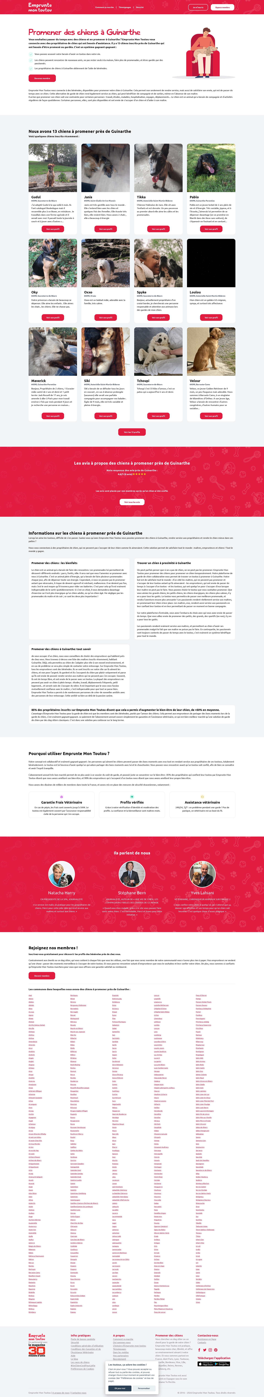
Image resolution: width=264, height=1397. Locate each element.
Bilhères (73, 1051)
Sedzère (199, 1180)
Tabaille (198, 1223)
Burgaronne (74, 1121)
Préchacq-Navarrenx (203, 1025)
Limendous (158, 1018)
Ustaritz (199, 1266)
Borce (72, 1074)
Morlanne (157, 1183)
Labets (114, 1203)
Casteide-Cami (75, 1170)
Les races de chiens (80, 1362)
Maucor (157, 1091)
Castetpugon (75, 1200)
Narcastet (157, 1206)
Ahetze (31, 1022)
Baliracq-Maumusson (36, 1256)
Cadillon (73, 1147)
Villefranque (200, 1295)
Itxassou (115, 1163)
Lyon (176, 1358)
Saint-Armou (200, 1061)
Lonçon (157, 1028)
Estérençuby (117, 998)
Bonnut (73, 1071)
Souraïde (199, 1213)
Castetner (74, 1196)
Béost (72, 998)
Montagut (157, 1167)
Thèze (198, 1236)
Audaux (31, 1213)
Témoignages (125, 7)
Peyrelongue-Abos (161, 1305)
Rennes (178, 1365)
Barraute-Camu (34, 1272)
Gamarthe (116, 1031)
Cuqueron (74, 1256)
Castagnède (74, 1167)
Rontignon (200, 1051)
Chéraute (73, 1226)
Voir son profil (52, 229)
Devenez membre (42, 78)
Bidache (73, 1038)
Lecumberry (116, 1292)
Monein (157, 1160)
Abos (30, 1008)
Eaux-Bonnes (75, 1279)
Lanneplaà (116, 1256)
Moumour (157, 1193)
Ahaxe (31, 1018)
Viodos (198, 1299)
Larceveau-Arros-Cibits (120, 1259)
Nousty (156, 1223)
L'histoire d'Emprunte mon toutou (129, 1345)
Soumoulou (200, 1210)
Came (72, 1154)
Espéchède (74, 1299)
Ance (30, 1048)
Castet (72, 1183)
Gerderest (116, 1061)
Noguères (157, 1220)
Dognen (73, 1269)
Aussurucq (32, 1226)
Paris (170, 1358)
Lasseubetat (116, 1286)
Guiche (114, 1094)
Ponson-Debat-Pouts (203, 1002)
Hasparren (116, 1111)
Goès (114, 1081)
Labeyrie (115, 1206)
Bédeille (32, 1292)
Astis (30, 1196)
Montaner (157, 1170)
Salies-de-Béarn (201, 1127)
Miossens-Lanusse (160, 1134)
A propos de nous (60, 1392)
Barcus (31, 1262)
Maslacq (157, 1081)
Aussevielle (33, 1223)
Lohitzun (157, 1022)
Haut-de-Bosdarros (119, 1114)
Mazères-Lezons (160, 1101)
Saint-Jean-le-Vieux (203, 1097)
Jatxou (114, 1173)
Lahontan (115, 1233)
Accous (31, 1012)
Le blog (74, 1358)
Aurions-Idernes (35, 1220)
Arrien (31, 1147)
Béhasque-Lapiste (35, 1302)
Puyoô (198, 1031)
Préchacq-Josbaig (202, 1022)
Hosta (114, 1127)
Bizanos (73, 1061)
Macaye (157, 1071)
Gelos (114, 1058)
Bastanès (32, 1282)
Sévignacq (199, 1196)
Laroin (114, 1262)
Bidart (72, 1041)
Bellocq (31, 1309)
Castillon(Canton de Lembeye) (81, 1206)
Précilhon (199, 1028)
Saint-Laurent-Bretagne (205, 1111)
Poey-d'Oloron (201, 995)
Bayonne (32, 1289)
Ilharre (114, 1147)
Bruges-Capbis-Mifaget (79, 1111)
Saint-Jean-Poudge (203, 1104)
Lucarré (157, 1058)
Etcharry (115, 1008)
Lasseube (115, 1282)
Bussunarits (74, 1130)
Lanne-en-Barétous (119, 1253)
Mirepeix (157, 1137)
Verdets (199, 1279)
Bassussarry (33, 1279)
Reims (171, 1365)
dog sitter (178, 1339)
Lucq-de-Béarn (159, 1064)
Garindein (115, 1038)
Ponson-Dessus (201, 1005)
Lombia (156, 1025)
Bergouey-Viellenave (78, 1005)
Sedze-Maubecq (202, 1177)
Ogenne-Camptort (161, 1226)
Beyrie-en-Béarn (76, 1028)
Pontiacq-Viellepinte (203, 1008)
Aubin (31, 1206)
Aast (30, 995)
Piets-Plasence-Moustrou (163, 1309)
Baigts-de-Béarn (35, 1246)
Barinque (32, 1269)
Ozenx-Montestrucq (161, 1286)
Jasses (114, 1170)
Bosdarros (74, 1081)
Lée (113, 1299)
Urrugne (199, 1259)
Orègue (157, 1243)
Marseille (159, 1362)
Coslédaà (73, 1246)
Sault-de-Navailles (202, 1160)
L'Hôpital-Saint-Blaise (162, 1012)
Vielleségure (200, 1292)
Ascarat (31, 1183)
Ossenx (156, 1269)
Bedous (31, 1295)
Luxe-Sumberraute (161, 1068)
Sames (198, 1137)
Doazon (73, 1266)
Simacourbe (200, 1203)
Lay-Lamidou (117, 1289)
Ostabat (157, 1276)
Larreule (115, 1269)
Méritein (157, 1124)
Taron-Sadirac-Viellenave (205, 1229)
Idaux (114, 1137)
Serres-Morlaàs (201, 1190)
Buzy (72, 1140)
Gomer (114, 1084)
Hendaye (115, 1117)
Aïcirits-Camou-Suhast (37, 1025)
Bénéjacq (32, 1312)
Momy (156, 1144)
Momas (156, 1140)
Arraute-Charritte (35, 1140)
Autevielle (32, 1233)
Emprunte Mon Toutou (166, 1345)
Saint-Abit (199, 1058)
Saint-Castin (200, 1068)
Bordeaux (170, 1362)
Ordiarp (157, 1239)
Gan (113, 1035)
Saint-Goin (200, 1088)
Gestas (114, 1071)
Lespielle (157, 998)
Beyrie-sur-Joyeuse (77, 1031)
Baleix (31, 1253)
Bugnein (73, 1114)
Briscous (73, 1107)
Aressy (31, 1111)
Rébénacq (199, 1038)
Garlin (114, 1045)
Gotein (114, 1088)
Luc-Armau (158, 1055)
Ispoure (115, 1154)
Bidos (72, 1045)
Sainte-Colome (201, 1074)
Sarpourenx (200, 1147)
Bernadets (74, 1008)
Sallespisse (200, 1134)
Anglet (31, 1061)
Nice (178, 1362)
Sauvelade (199, 1167)
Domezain (74, 1272)
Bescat (72, 1015)
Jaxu (114, 1177)
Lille (183, 1362)
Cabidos (73, 1144)
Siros (197, 1206)
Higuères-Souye (118, 1124)
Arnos (31, 1130)
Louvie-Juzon (159, 1048)
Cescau (73, 1213)
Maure (156, 1097)
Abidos (31, 1002)
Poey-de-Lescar (160, 1312)
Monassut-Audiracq (161, 1147)
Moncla (156, 1157)
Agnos (31, 1015)
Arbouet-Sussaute (35, 1097)
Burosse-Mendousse (78, 1127)
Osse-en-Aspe (159, 1266)
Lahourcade (116, 1236)
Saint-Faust (200, 1078)
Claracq (73, 1233)
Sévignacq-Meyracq (203, 1200)
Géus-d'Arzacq (117, 1074)
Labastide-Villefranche (120, 1200)
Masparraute (158, 1084)
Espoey (73, 1312)
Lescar (114, 1312)
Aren (30, 1107)
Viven (198, 1302)
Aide (73, 1355)
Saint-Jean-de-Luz (202, 1094)
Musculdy (157, 1200)
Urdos (198, 1253)
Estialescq (116, 1002)
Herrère (115, 1121)
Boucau (73, 1084)
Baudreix (32, 1286)
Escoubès (73, 1289)
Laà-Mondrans (117, 1187)
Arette (31, 1114)
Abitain (31, 1005)
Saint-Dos (199, 1071)
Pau (155, 1302)
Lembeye (115, 1305)
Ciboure (73, 1229)
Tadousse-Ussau (201, 1226)
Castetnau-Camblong (78, 1193)
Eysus (114, 1015)
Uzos (197, 1276)
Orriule (156, 1253)
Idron (114, 1140)
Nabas (156, 1203)
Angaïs (31, 1058)
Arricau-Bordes (34, 1144)
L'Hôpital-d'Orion (160, 1008)
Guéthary (115, 1091)
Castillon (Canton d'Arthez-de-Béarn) (84, 1203)
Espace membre (222, 7)
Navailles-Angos (160, 1213)
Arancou (32, 1081)
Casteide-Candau (76, 1173)
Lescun (156, 995)
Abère (31, 998)
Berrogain (74, 1012)
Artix (30, 1170)
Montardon (158, 1173)
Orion (156, 1249)
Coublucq (73, 1249)
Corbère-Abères (76, 1243)
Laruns (114, 1276)
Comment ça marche (104, 7)
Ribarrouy (199, 1041)
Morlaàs (157, 1180)
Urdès (198, 1249)
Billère (72, 1055)
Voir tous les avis (132, 502)
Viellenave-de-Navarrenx (205, 1289)
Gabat (114, 1028)
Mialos (156, 1130)
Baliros (31, 1259)
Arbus (31, 1101)
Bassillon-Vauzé (34, 1276)
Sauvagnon (200, 1163)
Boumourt (74, 1097)
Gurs (114, 1101)
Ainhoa (31, 1038)
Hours (114, 1130)
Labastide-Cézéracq (119, 1190)
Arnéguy (32, 1127)
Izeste (114, 1167)
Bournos (73, 1104)
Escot (72, 1286)
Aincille (31, 1028)
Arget (31, 1121)
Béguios (32, 1299)
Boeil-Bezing (75, 1064)
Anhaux (31, 1068)
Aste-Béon (33, 1193)
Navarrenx (158, 1216)
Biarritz (73, 1035)
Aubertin (32, 1203)
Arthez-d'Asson (34, 1157)
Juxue (114, 1183)
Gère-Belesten (117, 1064)
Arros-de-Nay (34, 1150)
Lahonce (115, 1229)
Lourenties (158, 1045)
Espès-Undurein (76, 1305)
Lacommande (117, 1216)
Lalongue (115, 1239)
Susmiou (199, 1220)
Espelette (74, 1302)
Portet (198, 1012)
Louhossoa (158, 1038)
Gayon (114, 1055)
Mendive (157, 1117)
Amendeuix (33, 1041)
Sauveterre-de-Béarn (204, 1170)
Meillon (157, 1107)
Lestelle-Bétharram (161, 1005)
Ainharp (32, 1031)
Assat (31, 1187)
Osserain (157, 1272)
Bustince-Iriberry (76, 1134)
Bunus (72, 1117)
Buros (72, 1124)
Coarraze (73, 1236)
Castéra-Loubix (76, 1180)
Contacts (202, 1342)
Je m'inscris (198, 7)
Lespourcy (158, 1002)
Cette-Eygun (75, 1216)
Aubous (31, 1210)
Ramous (199, 1035)
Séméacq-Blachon (202, 1183)
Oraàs (156, 1236)
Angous (31, 1064)
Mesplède (157, 1127)
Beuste (73, 1025)
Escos (72, 1282)
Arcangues (33, 1104)
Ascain (31, 1180)
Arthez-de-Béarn (35, 1160)
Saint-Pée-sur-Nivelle (204, 1117)
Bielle (72, 1048)
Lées (114, 1302)
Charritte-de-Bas (76, 1223)
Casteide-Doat (75, 1177)
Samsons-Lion (201, 1140)
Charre (72, 1220)
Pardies (157, 1295)
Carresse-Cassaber (77, 1163)
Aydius (31, 1239)
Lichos (156, 1015)
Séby (197, 1173)
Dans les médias (121, 1352)
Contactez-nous (78, 1392)
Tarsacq (198, 1233)
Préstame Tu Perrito (165, 1381)
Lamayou (115, 1246)
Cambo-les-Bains (76, 1150)
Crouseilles (74, 1253)
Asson (31, 1190)
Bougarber (74, 1091)
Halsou (114, 1107)
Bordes (73, 1078)
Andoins (32, 1051)
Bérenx (73, 1002)
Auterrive (32, 1229)
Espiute (73, 1309)
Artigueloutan (34, 1163)
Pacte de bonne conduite (83, 1339)
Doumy (73, 1276)
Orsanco (157, 1256)
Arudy (31, 1173)
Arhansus (32, 1124)
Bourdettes (74, 1101)
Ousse (156, 1282)
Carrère (73, 1160)
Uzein (198, 1272)
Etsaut (114, 1012)
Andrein (32, 1055)
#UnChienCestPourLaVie (83, 1365)
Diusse (72, 1262)
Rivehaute (200, 1048)
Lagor (114, 1223)
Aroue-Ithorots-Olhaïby (37, 1134)
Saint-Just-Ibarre (202, 1107)
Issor (114, 1157)
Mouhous (157, 1190)
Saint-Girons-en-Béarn (204, 1081)
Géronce (115, 1068)
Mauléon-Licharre (160, 1094)
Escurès (73, 1292)
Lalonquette (116, 1243)
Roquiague (200, 1055)
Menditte (157, 1114)
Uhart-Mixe (200, 1243)
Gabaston (115, 1025)
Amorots (32, 1045)
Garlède (115, 1041)
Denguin (73, 1259)
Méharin (157, 1104)
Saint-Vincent (201, 1124)
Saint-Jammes (201, 1091)
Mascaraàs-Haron (160, 1078)
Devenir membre (41, 975)
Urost (198, 1256)
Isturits (114, 1160)
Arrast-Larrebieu (35, 1137)
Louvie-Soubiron (160, 1051)
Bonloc (73, 1068)
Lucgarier (157, 1061)
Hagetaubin (116, 1104)
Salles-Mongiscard (202, 1130)
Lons (155, 1031)
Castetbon (74, 1187)
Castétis (73, 1190)
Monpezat (158, 1163)
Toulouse (184, 1358)
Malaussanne (158, 1074)
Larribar (115, 1272)
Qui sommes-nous (122, 1342)
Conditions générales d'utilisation (87, 1345)
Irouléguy (115, 1150)
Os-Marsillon (158, 1262)
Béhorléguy (33, 1305)
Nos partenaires (121, 1355)
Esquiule (115, 995)
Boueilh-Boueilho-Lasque (79, 1088)
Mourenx (157, 1196)
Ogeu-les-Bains (159, 1229)
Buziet (72, 1137)
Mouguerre (158, 1187)
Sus (197, 1216)
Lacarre (115, 1213)
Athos (31, 1200)
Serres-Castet (201, 1187)
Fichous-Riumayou (119, 1022)
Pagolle (157, 1289)
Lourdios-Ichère (160, 1041)
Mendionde (158, 1111)
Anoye (31, 1074)
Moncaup (157, 1150)
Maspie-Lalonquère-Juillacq (164, 1088)
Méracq (157, 1121)
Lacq (114, 1220)
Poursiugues (200, 1018)
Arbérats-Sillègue (35, 1091)
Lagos (114, 1226)
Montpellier (161, 1365)
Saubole (199, 1154)
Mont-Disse (158, 1177)
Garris (114, 1051)
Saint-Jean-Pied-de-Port (205, 1101)
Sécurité (140, 7)
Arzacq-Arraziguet (35, 1177)
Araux (31, 1088)
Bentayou (74, 995)
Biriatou (73, 1058)
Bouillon (73, 1094)
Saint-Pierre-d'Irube (203, 1121)
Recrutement (119, 1358)
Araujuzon (32, 1084)
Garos (114, 1048)
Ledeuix (115, 1295)
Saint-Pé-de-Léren (202, 1114)
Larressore (116, 1266)
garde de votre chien (179, 1342)
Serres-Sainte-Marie (203, 1193)
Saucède (199, 1157)
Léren (114, 1309)
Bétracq (73, 1022)
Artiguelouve (33, 1167)
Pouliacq (199, 1015)
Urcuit (198, 1246)
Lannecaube (116, 1249)
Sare (197, 1144)
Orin (155, 1246)
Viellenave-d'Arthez (203, 1286)
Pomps (198, 998)
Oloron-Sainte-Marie (161, 1233)
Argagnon (32, 1117)
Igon (114, 1144)
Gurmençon (116, 1097)
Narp (156, 1210)
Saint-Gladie (200, 1084)
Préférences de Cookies (82, 1368)
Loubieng (157, 1035)
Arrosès (31, 1154)
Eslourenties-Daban (77, 1295)
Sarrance (199, 1150)
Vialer (198, 1282)
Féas (114, 1018)
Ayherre (32, 1243)
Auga (30, 1216)
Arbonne (32, 1094)
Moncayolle (158, 1154)
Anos (30, 1071)
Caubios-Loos (75, 1210)
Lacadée (115, 1210)
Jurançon (115, 1180)
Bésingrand (74, 1018)
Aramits (31, 1078)
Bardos (31, 1266)
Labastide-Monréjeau (120, 1196)
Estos (114, 1005)
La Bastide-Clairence (119, 1193)
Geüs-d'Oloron (117, 1078)
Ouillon (156, 1279)
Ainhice (31, 1035)
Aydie (31, 1236)
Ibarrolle (115, 1134)
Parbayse (157, 1292)
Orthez (156, 1259)
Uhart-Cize (200, 1239)
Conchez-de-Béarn (77, 1239)
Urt (197, 1262)
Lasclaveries (116, 1279)
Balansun (32, 1249)
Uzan (198, 1269)
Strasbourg (160, 1368)
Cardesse (73, 1157)
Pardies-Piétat (159, 1299)
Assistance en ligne (207, 1339)
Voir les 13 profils (132, 432)
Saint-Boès (200, 1064)
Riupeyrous (200, 1045)
